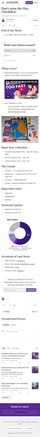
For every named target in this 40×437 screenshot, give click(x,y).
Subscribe (29, 2)
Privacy (23, 422)
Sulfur (17, 267)
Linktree (8, 200)
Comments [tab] (6, 325)
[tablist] (9, 325)
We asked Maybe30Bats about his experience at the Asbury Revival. (12, 373)
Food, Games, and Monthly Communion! (14, 388)
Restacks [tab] (13, 325)
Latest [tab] (8, 348)
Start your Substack (15, 428)
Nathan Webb (10, 19)
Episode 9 (21, 261)
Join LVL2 (8, 193)
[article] (20, 358)
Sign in (36, 2)
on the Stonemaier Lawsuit (25, 264)
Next (33, 312)
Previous (7, 312)
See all (5, 397)
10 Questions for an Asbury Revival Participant (15, 369)
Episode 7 (20, 271)
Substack (11, 433)
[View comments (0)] (10, 25)
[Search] (37, 348)
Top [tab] (4, 348)
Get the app (29, 428)
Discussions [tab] (15, 348)
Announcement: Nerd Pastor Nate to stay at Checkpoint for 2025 (14, 355)
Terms (28, 422)
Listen (36, 20)
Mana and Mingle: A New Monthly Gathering (14, 384)
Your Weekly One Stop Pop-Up (11, 358)
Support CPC (10, 196)
